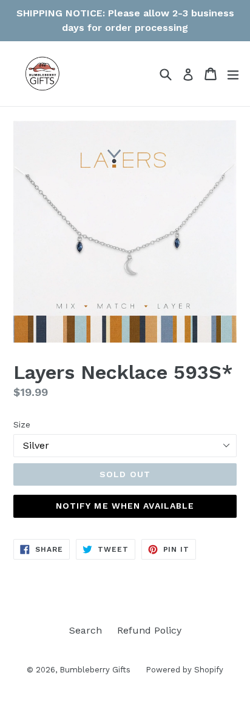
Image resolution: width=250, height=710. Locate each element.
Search (85, 630)
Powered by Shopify (184, 669)
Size (21, 424)
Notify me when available (125, 506)
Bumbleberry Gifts (94, 669)
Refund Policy (149, 630)
